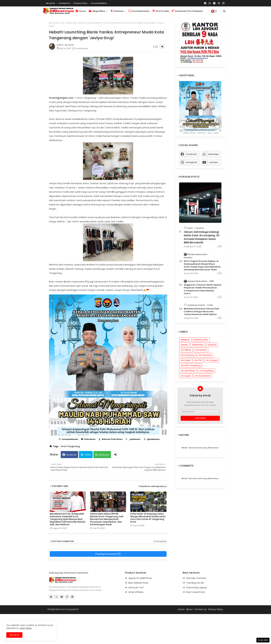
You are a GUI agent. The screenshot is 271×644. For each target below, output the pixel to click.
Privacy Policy (81, 3)
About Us (50, 3)
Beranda (53, 22)
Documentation (99, 3)
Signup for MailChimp (140, 578)
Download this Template (189, 11)
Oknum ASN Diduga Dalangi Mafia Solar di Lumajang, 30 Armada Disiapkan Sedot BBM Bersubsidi (201, 237)
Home (82, 11)
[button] (224, 11)
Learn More (26, 628)
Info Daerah (201, 350)
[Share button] (115, 454)
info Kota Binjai (188, 370)
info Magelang (206, 370)
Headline (212, 344)
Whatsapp (103, 454)
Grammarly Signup (196, 587)
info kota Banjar (202, 375)
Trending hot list (195, 582)
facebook (191, 154)
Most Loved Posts (195, 592)
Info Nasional (205, 355)
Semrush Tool (135, 587)
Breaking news (201, 339)
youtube (213, 162)
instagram (191, 162)
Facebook (71, 454)
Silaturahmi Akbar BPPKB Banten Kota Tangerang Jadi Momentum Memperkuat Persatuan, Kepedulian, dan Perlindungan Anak (106, 519)
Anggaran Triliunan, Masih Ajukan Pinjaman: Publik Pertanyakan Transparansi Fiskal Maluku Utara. (202, 289)
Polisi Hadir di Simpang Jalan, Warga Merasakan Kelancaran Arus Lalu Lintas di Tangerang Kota (147, 518)
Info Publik (185, 360)
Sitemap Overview (196, 578)
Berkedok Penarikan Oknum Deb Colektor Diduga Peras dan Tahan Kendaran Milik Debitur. (201, 311)
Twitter (87, 454)
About (189, 609)
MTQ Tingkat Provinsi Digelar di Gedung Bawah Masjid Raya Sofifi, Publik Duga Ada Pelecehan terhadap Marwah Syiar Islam (202, 265)
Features (118, 11)
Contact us (64, 3)
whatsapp (213, 154)
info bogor (186, 375)
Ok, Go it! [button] (14, 634)
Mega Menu (98, 11)
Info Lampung (187, 355)
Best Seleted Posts (138, 582)
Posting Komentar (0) (108, 554)
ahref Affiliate (135, 592)
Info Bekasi (186, 350)
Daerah (184, 344)
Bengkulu (185, 339)
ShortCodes (162, 11)
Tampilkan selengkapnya (152, 486)
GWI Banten (197, 344)
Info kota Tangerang (191, 365)
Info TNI (197, 360)
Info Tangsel (212, 360)
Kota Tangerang (68, 22)
